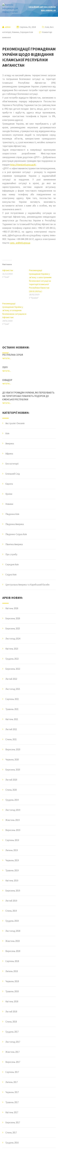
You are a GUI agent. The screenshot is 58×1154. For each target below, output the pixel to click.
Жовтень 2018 (12, 941)
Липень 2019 (11, 850)
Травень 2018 (12, 991)
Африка (9, 453)
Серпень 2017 (12, 1072)
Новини (15, 32)
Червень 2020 (12, 759)
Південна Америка (14, 524)
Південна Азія (12, 514)
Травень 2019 (12, 870)
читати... (6, 358)
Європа (9, 483)
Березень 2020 (12, 769)
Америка (9, 443)
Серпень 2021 (12, 699)
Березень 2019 (12, 890)
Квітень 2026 (11, 608)
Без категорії (12, 463)
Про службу (11, 554)
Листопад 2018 (12, 930)
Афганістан (7, 270)
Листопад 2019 (12, 809)
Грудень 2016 (12, 1142)
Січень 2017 (11, 1132)
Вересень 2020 (12, 749)
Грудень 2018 (12, 920)
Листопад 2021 (12, 688)
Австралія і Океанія (14, 423)
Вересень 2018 (12, 951)
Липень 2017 (11, 1082)
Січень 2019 (11, 910)
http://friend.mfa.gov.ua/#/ (23, 164)
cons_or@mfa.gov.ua (20, 242)
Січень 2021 (11, 739)
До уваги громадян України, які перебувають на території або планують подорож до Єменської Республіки (28, 396)
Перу (5, 367)
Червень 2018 (12, 981)
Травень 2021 (12, 709)
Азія (47, 27)
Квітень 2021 (11, 719)
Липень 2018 (11, 971)
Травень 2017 (12, 1102)
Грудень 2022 (12, 658)
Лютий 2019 (11, 900)
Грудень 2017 (12, 1031)
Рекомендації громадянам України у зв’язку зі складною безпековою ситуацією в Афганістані (14, 310)
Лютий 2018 (11, 1011)
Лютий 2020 (11, 779)
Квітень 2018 (11, 1001)
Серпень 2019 (12, 840)
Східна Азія (10, 574)
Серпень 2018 (12, 961)
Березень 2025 (12, 628)
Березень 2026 (12, 618)
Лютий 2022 (11, 678)
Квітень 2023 (11, 648)
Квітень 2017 (11, 1112)
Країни (8, 493)
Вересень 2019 (12, 830)
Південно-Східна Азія (16, 534)
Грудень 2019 (12, 799)
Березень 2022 (12, 668)
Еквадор (7, 380)
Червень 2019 (12, 860)
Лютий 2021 (11, 729)
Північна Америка (14, 544)
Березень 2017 (12, 1122)
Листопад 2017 (12, 1041)
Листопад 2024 (12, 638)
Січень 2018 (11, 1021)
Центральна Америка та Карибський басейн (27, 584)
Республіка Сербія (12, 354)
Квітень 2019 (11, 880)
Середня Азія (26, 32)
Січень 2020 (11, 789)
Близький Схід (12, 473)
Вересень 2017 (12, 1061)
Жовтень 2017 (12, 1051)
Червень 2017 (12, 1092)
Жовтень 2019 (12, 820)
